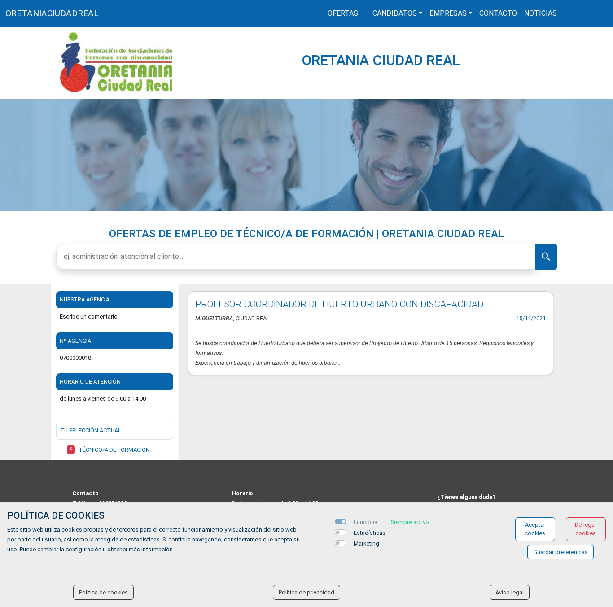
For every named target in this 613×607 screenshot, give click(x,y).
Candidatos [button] (394, 13)
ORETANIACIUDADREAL (52, 13)
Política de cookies (103, 592)
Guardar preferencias (560, 552)
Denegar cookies (585, 529)
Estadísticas (369, 532)
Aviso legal (509, 592)
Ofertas (343, 13)
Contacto (498, 13)
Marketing (366, 543)
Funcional (366, 522)
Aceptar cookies (535, 529)
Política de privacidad (306, 592)
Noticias (540, 13)
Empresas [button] (448, 13)
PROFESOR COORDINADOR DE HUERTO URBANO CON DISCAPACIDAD (339, 304)
